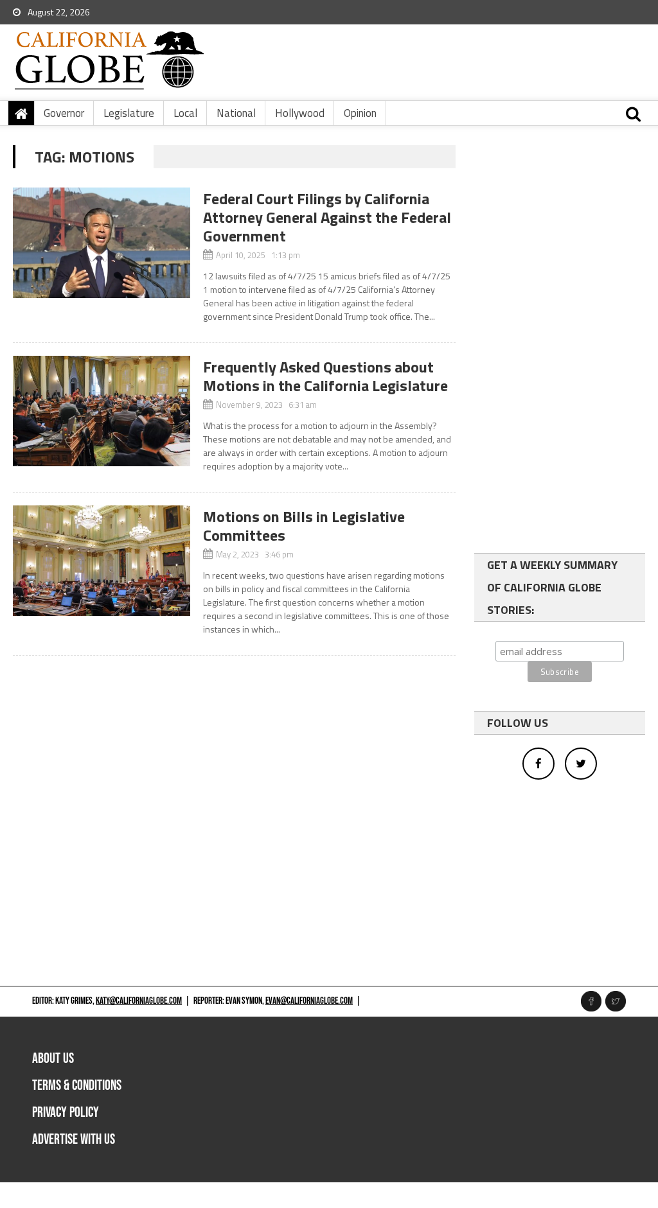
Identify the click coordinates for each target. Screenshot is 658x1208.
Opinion (360, 113)
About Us (53, 1058)
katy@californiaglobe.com (139, 1001)
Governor (64, 113)
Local (185, 113)
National (236, 113)
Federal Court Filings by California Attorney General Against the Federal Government (327, 217)
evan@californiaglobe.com (309, 1001)
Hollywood (300, 113)
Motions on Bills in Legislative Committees (304, 526)
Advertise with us (73, 1139)
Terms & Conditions (76, 1085)
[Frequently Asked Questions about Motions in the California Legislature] (101, 411)
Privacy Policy (65, 1112)
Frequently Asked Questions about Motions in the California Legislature (325, 376)
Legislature (128, 113)
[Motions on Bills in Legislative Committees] (101, 560)
